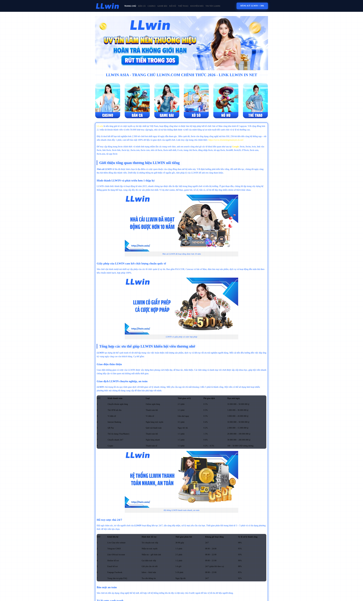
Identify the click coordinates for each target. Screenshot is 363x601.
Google (235, 146)
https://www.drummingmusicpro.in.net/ (225, 140)
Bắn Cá (142, 6)
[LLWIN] (107, 6)
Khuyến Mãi (196, 6)
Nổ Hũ (172, 6)
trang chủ (130, 6)
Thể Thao (183, 6)
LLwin (100, 126)
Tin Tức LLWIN (212, 6)
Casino (151, 6)
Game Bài (162, 6)
